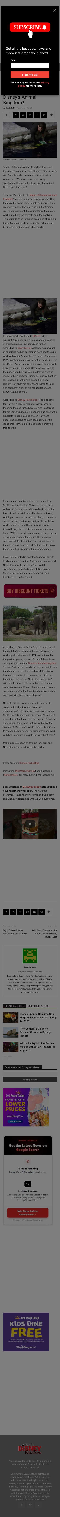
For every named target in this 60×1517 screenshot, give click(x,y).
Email (14, 60)
